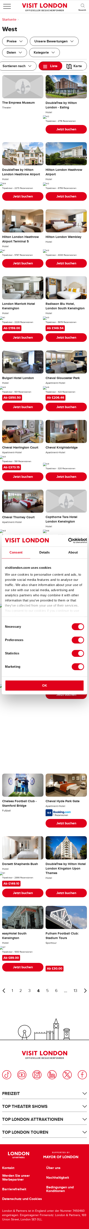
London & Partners (18, 1155)
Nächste (85, 990)
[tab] (50, 66)
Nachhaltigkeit (57, 1178)
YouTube (21, 1074)
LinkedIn (52, 1074)
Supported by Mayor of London (61, 1155)
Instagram (36, 1074)
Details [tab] (44, 552)
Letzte (3, 990)
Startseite (9, 19)
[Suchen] (82, 6)
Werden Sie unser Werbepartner (16, 1177)
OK (44, 685)
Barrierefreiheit (14, 1189)
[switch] (78, 640)
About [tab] (73, 552)
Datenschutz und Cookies (22, 1199)
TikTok (6, 1074)
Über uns (53, 1168)
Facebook (82, 1074)
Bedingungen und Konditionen (60, 1189)
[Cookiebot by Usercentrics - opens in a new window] (68, 540)
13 (75, 990)
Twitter (67, 1074)
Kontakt (8, 1168)
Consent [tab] (16, 552)
